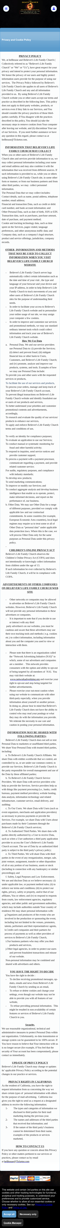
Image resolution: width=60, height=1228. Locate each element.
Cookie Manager (12, 1222)
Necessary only (28, 1214)
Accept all (9, 1214)
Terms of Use (20, 1207)
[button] (54, 9)
